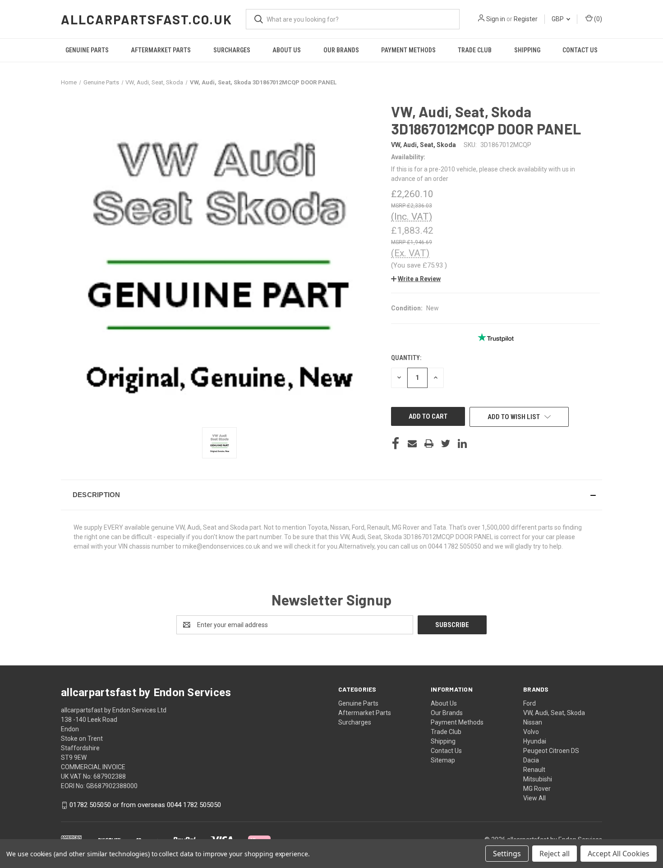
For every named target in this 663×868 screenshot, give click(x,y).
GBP (558, 19)
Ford (529, 703)
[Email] (412, 443)
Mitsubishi (537, 779)
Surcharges (231, 50)
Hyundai (534, 741)
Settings (507, 854)
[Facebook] (395, 443)
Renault (534, 769)
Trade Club (475, 50)
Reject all (554, 854)
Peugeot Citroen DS (551, 750)
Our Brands (341, 50)
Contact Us (580, 50)
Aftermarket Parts (161, 50)
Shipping (527, 50)
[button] (416, 278)
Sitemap (443, 760)
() (597, 19)
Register (526, 19)
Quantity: (406, 357)
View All (534, 798)
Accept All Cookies (618, 854)
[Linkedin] (462, 443)
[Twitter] (445, 443)
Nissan (532, 722)
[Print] (428, 443)
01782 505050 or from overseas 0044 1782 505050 (145, 805)
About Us (286, 50)
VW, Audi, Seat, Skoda (554, 712)
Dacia (531, 760)
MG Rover (537, 788)
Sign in (495, 19)
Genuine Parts (87, 50)
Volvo (531, 731)
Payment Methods (408, 50)
